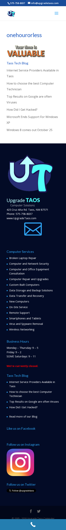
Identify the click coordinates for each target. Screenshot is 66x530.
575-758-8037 (24, 214)
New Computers (19, 301)
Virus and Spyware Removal (26, 324)
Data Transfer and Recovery (26, 296)
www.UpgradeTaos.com (21, 218)
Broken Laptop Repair (22, 258)
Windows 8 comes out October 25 (29, 130)
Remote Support (19, 312)
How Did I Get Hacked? (22, 110)
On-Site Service (18, 307)
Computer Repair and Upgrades (29, 279)
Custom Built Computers (24, 284)
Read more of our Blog (23, 416)
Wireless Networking (21, 329)
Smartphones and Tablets (25, 318)
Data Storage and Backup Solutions (31, 290)
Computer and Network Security (29, 263)
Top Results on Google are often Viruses (34, 401)
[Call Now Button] (33, 524)
